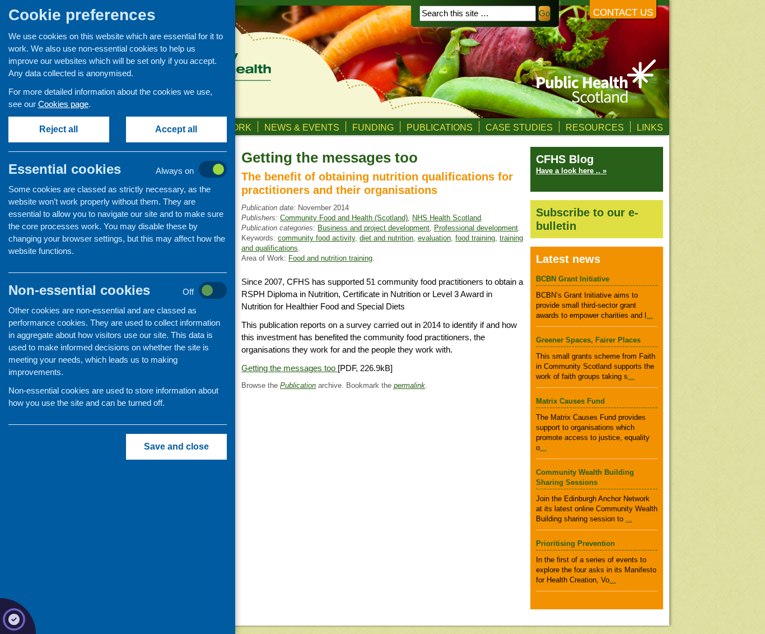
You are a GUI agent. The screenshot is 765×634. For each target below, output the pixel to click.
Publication (298, 385)
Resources (595, 127)
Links (650, 127)
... (649, 315)
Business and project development (374, 228)
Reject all (59, 129)
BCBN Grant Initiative (572, 279)
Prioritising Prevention (575, 543)
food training (475, 238)
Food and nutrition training (330, 258)
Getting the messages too (289, 368)
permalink (409, 385)
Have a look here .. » (571, 170)
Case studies (519, 127)
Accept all (177, 129)
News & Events (301, 127)
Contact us (623, 12)
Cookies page (63, 104)
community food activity (316, 238)
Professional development (476, 228)
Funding (373, 127)
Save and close (176, 446)
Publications (440, 127)
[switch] (129, 170)
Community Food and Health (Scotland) (344, 218)
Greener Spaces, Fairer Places (588, 340)
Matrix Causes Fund (570, 401)
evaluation (434, 238)
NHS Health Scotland (446, 218)
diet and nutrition (386, 238)
